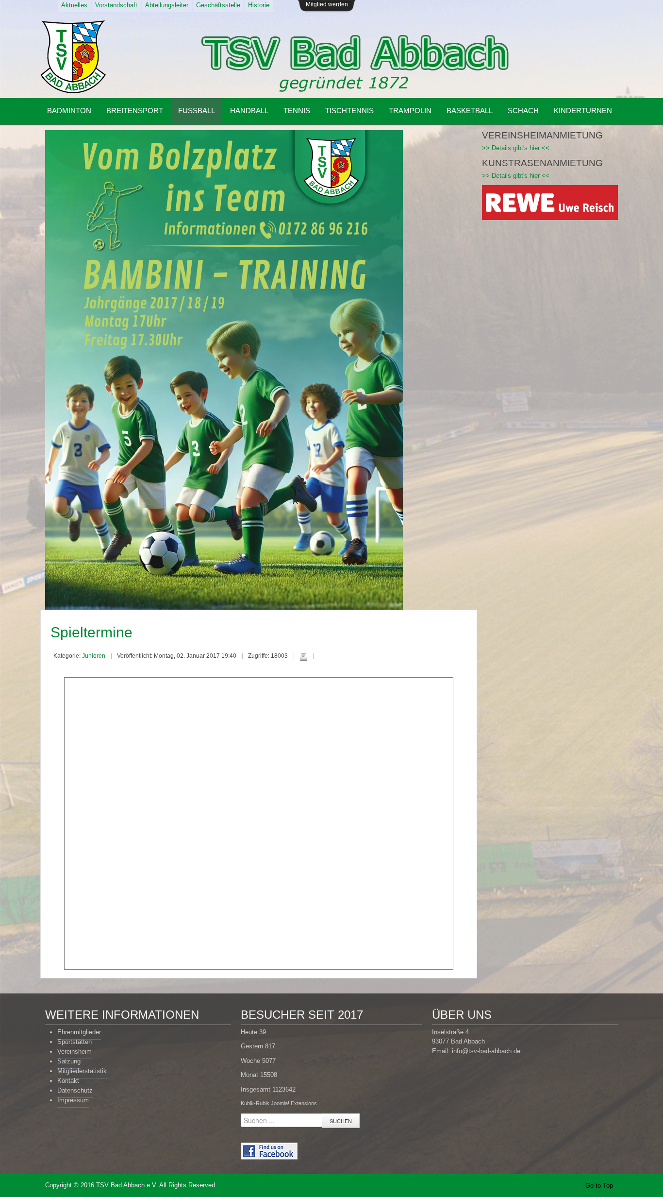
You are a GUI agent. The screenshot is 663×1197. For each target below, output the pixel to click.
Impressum (73, 1100)
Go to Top (599, 1185)
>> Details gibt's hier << (515, 148)
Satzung (69, 1061)
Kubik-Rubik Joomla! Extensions (279, 1103)
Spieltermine (91, 632)
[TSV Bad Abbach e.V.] (73, 56)
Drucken (303, 657)
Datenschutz (75, 1090)
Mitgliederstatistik (82, 1071)
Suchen (341, 1121)
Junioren (93, 655)
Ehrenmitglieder (79, 1032)
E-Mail (323, 657)
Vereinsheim (74, 1051)
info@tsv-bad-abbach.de (486, 1051)
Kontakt (68, 1080)
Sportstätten (74, 1041)
